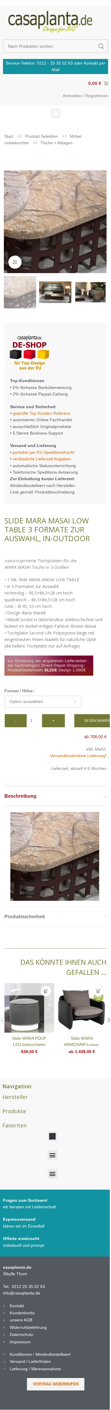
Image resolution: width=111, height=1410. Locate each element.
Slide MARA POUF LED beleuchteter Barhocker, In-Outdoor (29, 1044)
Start (9, 136)
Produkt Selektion (42, 136)
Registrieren (96, 95)
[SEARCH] (101, 46)
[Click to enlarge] (15, 262)
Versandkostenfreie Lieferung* (78, 755)
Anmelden (72, 95)
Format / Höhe (18, 690)
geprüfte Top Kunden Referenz (41, 413)
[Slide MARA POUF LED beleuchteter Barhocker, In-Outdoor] (29, 1008)
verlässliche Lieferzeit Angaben (41, 458)
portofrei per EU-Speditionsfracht (43, 452)
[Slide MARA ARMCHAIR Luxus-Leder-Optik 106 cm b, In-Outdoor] (82, 1008)
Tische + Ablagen (57, 142)
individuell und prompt (23, 1245)
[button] (55, 113)
